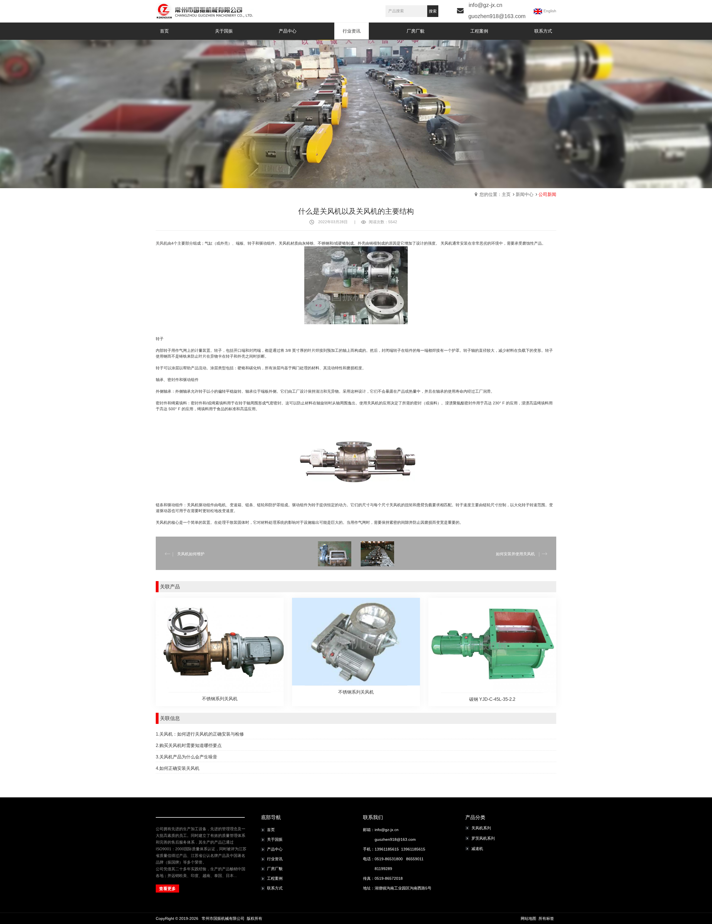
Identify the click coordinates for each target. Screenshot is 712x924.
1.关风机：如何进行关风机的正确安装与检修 (200, 734)
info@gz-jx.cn (485, 5)
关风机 (161, 243)
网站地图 (528, 918)
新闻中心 (524, 194)
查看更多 (167, 888)
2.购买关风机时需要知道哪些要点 (189, 745)
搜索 (433, 11)
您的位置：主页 (495, 194)
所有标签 (546, 918)
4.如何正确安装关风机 (177, 768)
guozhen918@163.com (497, 16)
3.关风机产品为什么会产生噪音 (186, 757)
